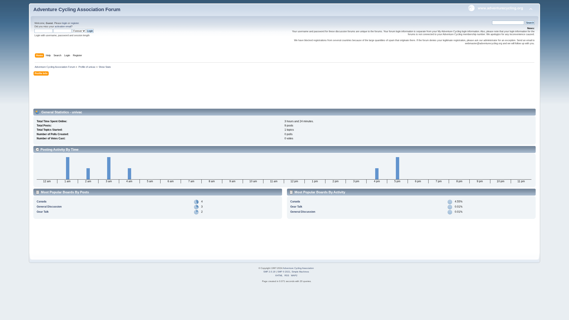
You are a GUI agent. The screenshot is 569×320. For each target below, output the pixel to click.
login (64, 23)
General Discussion (49, 206)
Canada (41, 201)
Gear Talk (43, 211)
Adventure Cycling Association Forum (76, 9)
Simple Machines (300, 271)
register (75, 23)
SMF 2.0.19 (269, 271)
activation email (63, 26)
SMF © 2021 (283, 271)
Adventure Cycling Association (298, 268)
